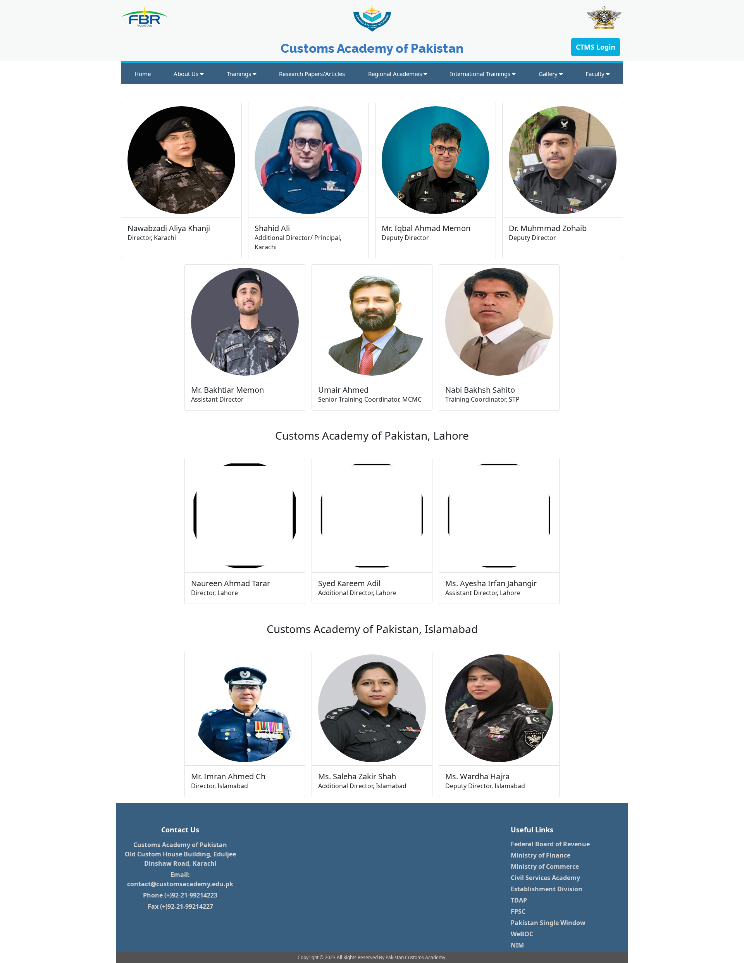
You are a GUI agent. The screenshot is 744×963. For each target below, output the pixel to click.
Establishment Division (546, 889)
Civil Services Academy (545, 877)
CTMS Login (595, 47)
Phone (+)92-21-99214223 (180, 895)
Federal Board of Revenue (550, 844)
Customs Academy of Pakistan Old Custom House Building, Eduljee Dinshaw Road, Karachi (180, 854)
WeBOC (522, 934)
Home (142, 74)
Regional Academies (396, 74)
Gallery (549, 74)
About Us (187, 74)
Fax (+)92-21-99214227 (180, 906)
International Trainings (481, 74)
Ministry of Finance (540, 855)
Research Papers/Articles (312, 74)
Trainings (240, 74)
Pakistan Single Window (548, 922)
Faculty (596, 74)
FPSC (518, 911)
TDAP (519, 900)
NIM (517, 945)
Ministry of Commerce (545, 866)
